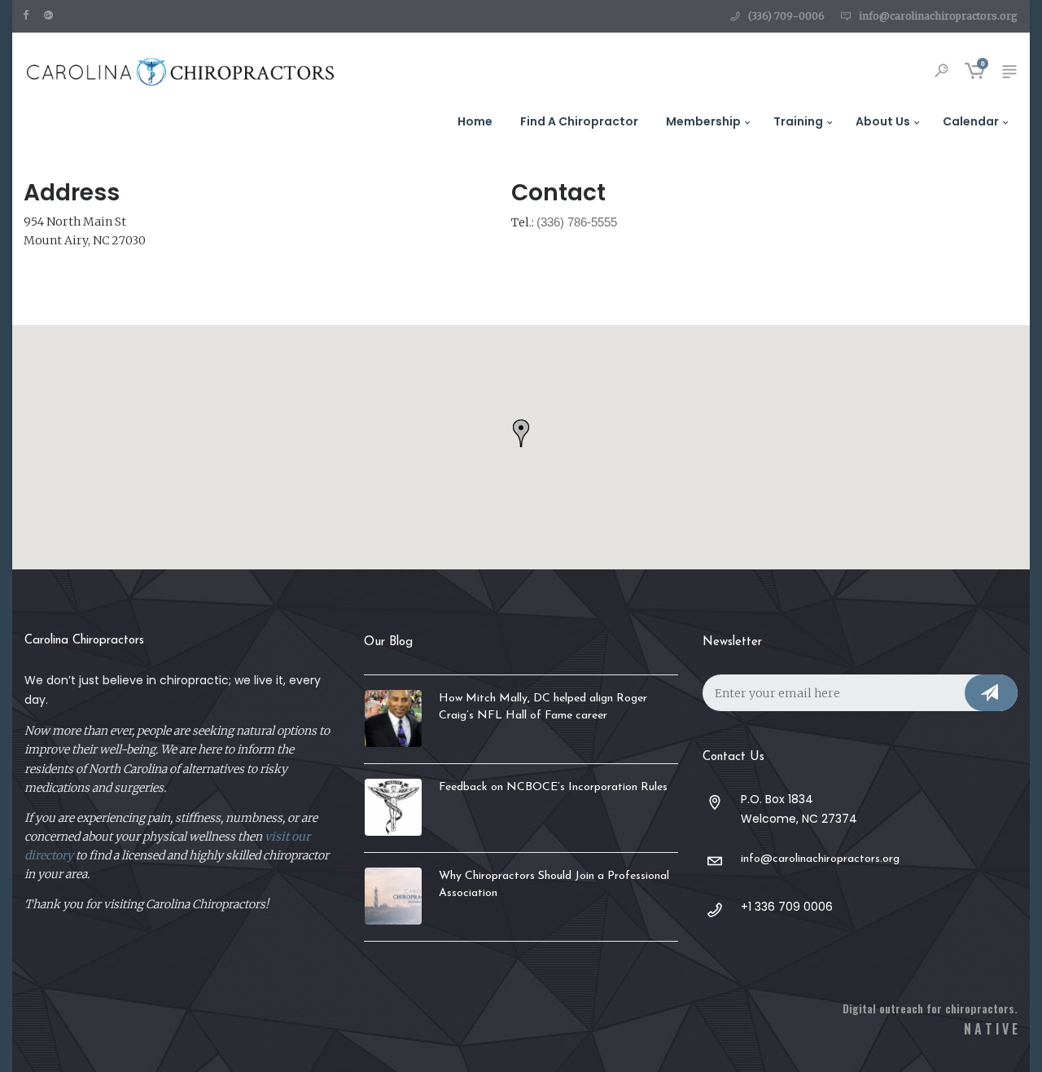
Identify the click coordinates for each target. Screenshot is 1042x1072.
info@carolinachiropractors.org (938, 16)
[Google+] (52, 14)
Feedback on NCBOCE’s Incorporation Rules (553, 787)
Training (798, 121)
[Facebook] (29, 14)
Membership (703, 121)
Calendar (971, 121)
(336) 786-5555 (576, 222)
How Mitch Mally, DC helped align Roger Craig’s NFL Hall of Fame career (543, 707)
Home (475, 121)
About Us (883, 121)
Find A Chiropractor (579, 121)
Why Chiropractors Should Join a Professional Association (554, 884)
